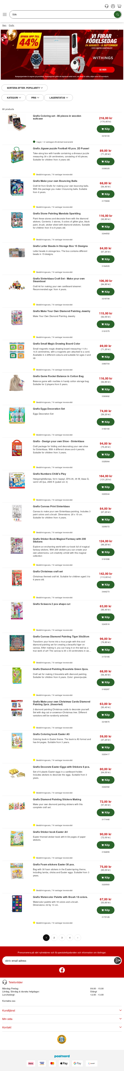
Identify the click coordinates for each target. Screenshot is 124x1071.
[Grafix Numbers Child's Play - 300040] (17, 480)
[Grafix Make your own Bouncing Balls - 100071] (17, 187)
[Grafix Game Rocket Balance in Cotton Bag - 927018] (17, 383)
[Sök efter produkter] (117, 14)
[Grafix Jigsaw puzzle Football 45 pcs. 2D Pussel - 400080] (17, 155)
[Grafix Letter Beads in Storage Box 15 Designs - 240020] (17, 252)
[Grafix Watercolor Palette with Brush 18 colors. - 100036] (17, 903)
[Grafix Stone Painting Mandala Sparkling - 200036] (17, 220)
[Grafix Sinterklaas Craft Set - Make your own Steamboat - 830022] (17, 285)
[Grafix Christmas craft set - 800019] (17, 578)
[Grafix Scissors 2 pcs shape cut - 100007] (17, 610)
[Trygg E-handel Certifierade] (61, 1039)
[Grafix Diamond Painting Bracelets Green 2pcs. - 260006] (17, 675)
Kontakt (6, 1027)
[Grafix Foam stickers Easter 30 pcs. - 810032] (17, 871)
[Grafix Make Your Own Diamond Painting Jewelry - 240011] (17, 317)
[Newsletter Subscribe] (117, 960)
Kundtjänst (8, 1010)
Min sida (7, 1019)
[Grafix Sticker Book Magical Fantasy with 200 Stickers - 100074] (17, 545)
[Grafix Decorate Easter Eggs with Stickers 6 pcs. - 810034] (17, 773)
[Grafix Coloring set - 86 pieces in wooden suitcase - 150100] (17, 122)
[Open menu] (5, 14)
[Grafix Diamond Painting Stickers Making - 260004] (17, 806)
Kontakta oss (8, 1000)
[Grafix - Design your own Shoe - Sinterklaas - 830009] (17, 448)
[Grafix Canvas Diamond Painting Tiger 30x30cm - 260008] (17, 643)
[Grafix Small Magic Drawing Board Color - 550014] (17, 350)
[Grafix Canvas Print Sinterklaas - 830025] (17, 513)
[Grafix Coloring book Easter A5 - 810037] (17, 741)
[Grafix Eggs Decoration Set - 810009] (17, 415)
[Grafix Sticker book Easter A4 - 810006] (17, 838)
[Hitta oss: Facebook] (62, 970)
